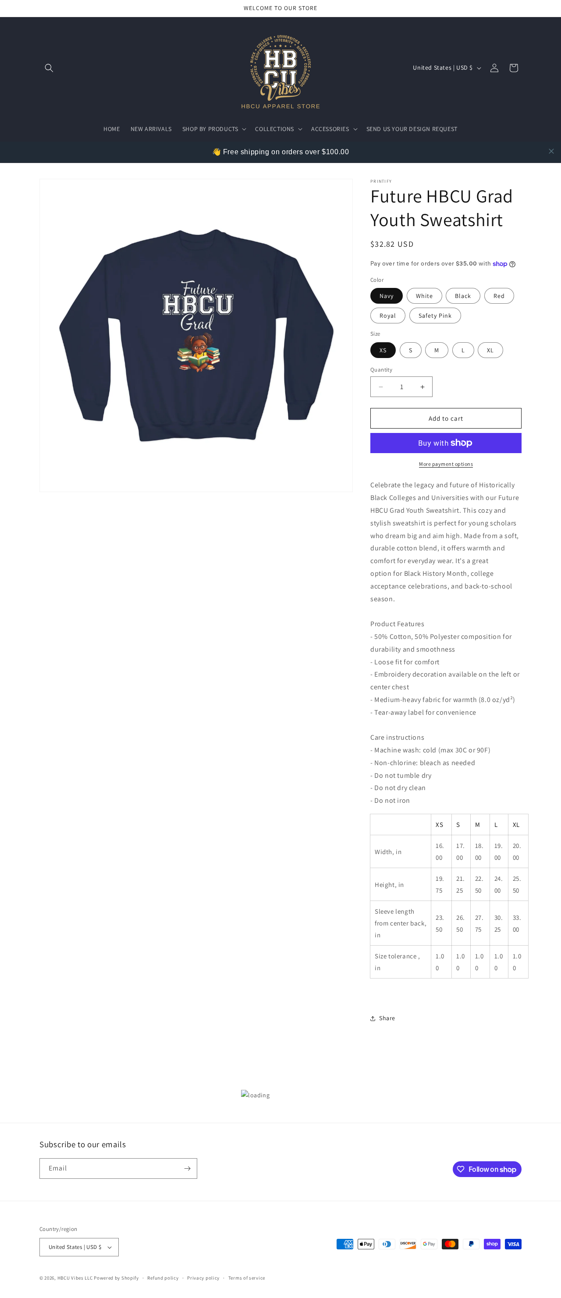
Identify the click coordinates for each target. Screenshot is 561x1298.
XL (490, 350)
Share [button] (387, 1018)
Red (499, 296)
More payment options (446, 464)
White (424, 296)
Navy (387, 296)
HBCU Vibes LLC (75, 1278)
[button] (49, 68)
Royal (388, 315)
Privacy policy (203, 1278)
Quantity (381, 369)
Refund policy (162, 1278)
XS (383, 350)
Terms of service (246, 1278)
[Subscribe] (187, 1168)
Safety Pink (435, 315)
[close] (551, 151)
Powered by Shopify (116, 1278)
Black (463, 296)
